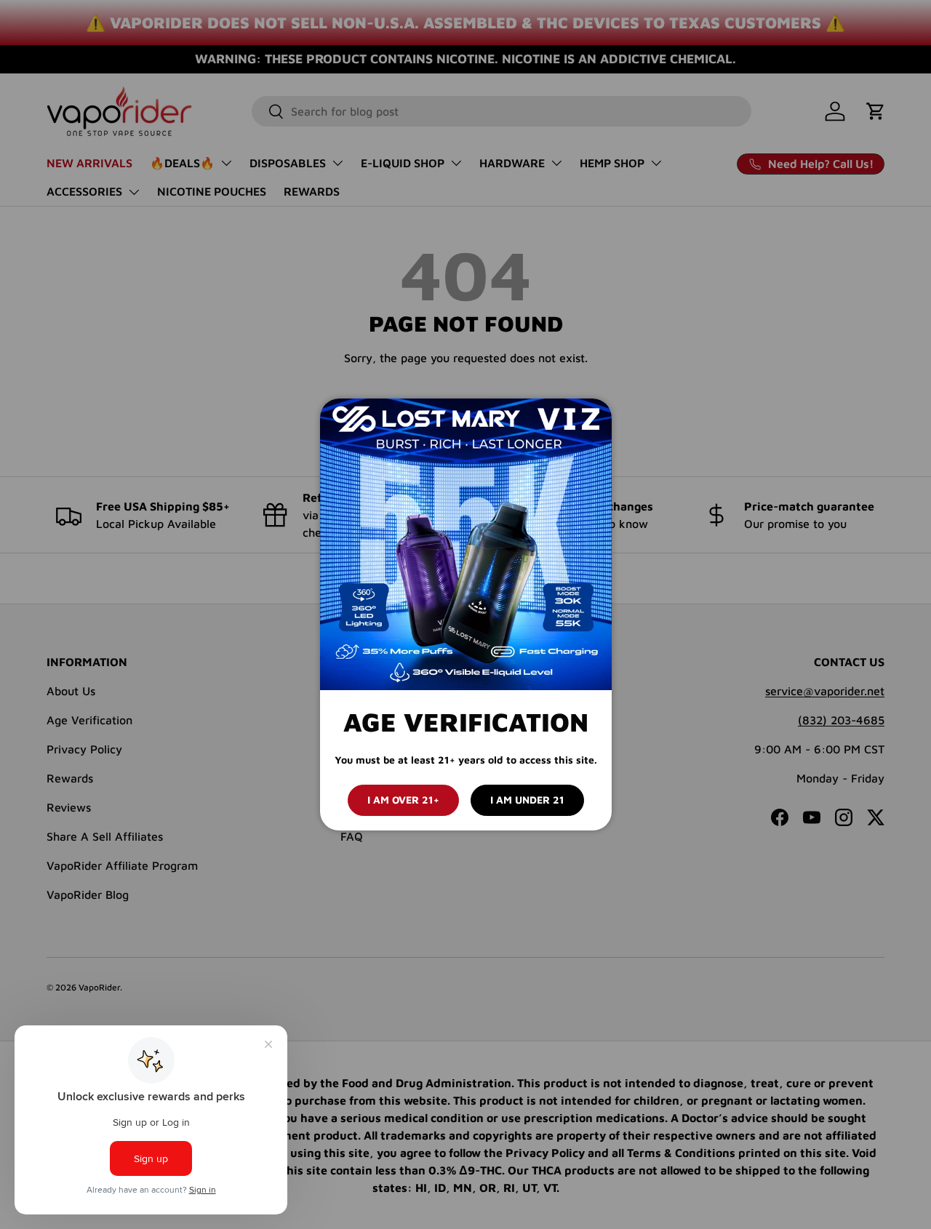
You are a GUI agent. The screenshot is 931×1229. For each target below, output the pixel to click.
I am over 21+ (403, 799)
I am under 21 (527, 799)
